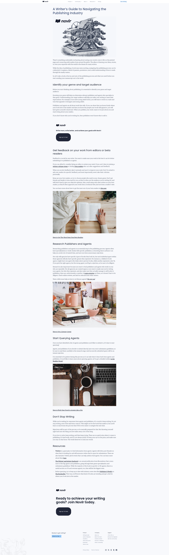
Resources (92, 1)
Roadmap (85, 542)
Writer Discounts (87, 540)
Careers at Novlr (98, 538)
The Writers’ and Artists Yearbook (66, 461)
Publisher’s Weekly (106, 471)
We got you (91, 279)
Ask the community (112, 538)
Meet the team (98, 537)
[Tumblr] (114, 550)
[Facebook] (116, 550)
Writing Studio (86, 535)
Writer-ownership (99, 542)
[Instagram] (106, 550)
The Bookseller (60, 474)
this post (103, 188)
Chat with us (111, 535)
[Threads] (111, 550)
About (85, 1)
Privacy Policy (86, 550)
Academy (85, 538)
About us (97, 535)
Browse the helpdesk (112, 537)
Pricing (99, 1)
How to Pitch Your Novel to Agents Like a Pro (68, 410)
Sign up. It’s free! (63, 137)
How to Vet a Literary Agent (62, 332)
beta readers (79, 166)
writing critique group (60, 166)
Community (78, 1)
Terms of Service (95, 550)
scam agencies (89, 273)
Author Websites (87, 537)
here (64, 458)
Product (70, 1)
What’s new (85, 544)
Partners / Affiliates (99, 540)
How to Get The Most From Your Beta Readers (68, 237)
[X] (108, 550)
